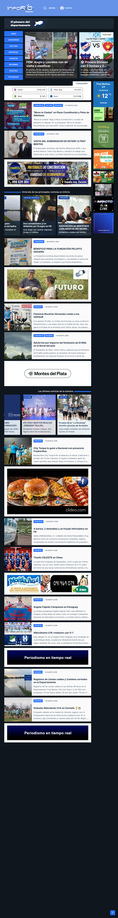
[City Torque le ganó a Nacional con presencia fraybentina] (18, 451)
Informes (49, 335)
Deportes (58, 105)
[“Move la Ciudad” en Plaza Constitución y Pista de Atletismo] (18, 115)
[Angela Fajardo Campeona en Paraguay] (18, 608)
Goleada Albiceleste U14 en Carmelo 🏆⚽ (57, 708)
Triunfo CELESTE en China (48, 557)
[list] (47, 215)
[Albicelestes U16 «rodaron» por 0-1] (18, 634)
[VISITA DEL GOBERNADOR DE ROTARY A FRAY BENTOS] (18, 144)
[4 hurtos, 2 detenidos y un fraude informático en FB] (18, 531)
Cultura (49, 105)
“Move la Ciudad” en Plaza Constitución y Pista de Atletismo (61, 114)
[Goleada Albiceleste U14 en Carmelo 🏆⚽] (18, 709)
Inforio (52, 8)
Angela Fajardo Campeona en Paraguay (56, 607)
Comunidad (38, 105)
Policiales (38, 521)
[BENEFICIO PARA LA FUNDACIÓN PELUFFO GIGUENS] (18, 251)
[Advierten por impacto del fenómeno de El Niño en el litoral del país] (18, 345)
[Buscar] (45, 8)
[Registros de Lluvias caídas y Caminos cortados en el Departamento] (18, 682)
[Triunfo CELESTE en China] (18, 559)
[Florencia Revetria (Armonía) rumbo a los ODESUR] (18, 316)
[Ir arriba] (112, 912)
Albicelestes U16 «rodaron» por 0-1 (53, 632)
